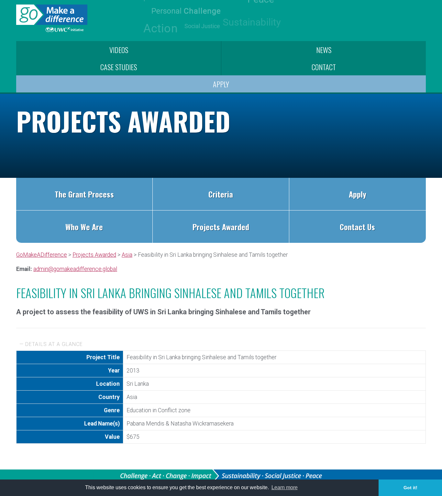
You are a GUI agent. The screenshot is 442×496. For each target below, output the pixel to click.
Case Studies (118, 66)
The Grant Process (84, 194)
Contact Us (357, 226)
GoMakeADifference (41, 255)
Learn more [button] (284, 487)
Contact (324, 66)
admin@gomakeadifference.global (75, 269)
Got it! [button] (410, 487)
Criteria (220, 194)
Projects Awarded (221, 226)
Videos (118, 49)
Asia (127, 255)
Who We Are (84, 226)
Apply (221, 84)
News (323, 49)
